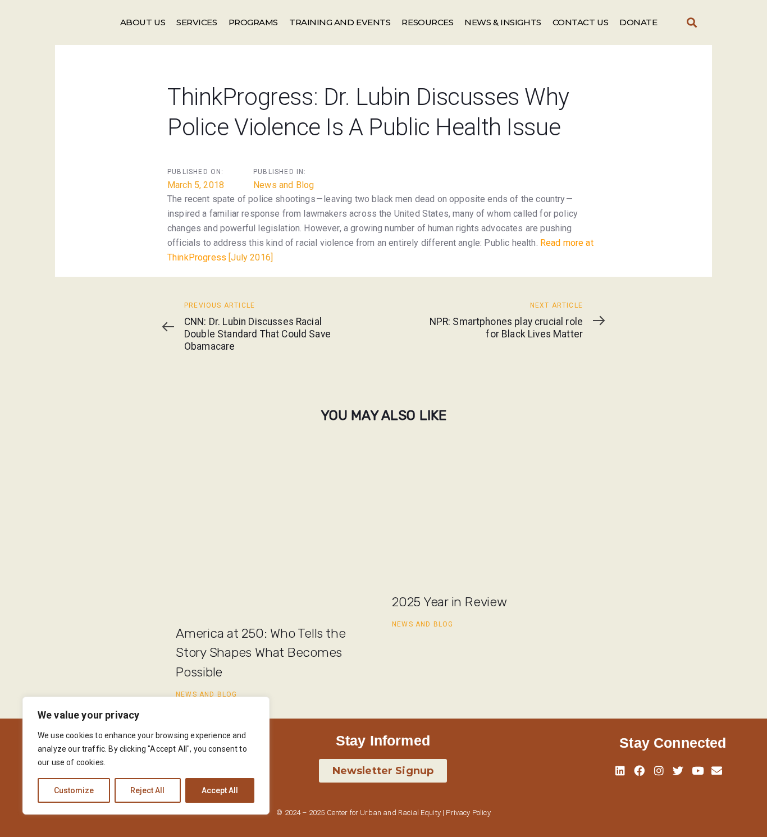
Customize (74, 790)
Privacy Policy (468, 812)
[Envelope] (716, 770)
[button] (692, 22)
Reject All (147, 790)
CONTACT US (581, 22)
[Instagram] (658, 770)
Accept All (220, 790)
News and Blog (283, 185)
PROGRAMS (253, 22)
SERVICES (196, 22)
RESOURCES (427, 22)
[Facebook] (639, 770)
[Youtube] (697, 770)
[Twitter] (678, 770)
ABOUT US (142, 22)
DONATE (638, 22)
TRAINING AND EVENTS (339, 22)
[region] (146, 756)
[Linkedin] (620, 770)
